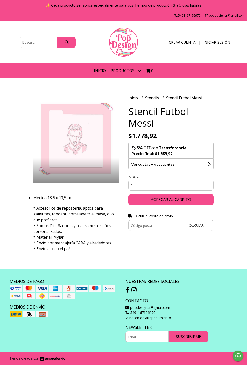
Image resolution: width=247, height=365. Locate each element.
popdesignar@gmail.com (149, 307)
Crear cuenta (182, 42)
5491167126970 (142, 312)
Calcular (196, 225)
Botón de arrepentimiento (149, 318)
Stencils (152, 98)
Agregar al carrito (171, 199)
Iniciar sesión (216, 42)
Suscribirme (188, 336)
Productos (123, 70)
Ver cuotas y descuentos (153, 164)
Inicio (100, 70)
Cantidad (134, 177)
